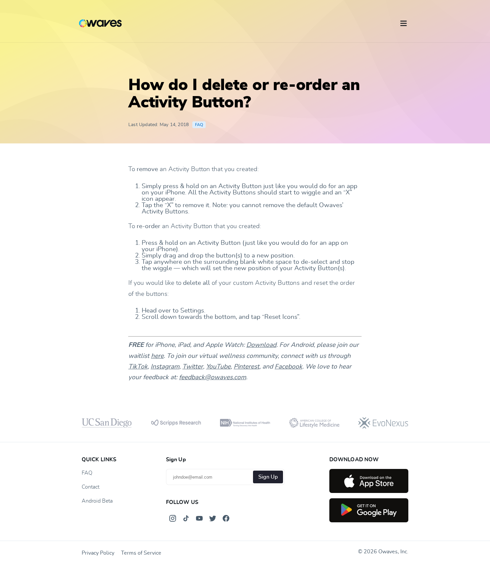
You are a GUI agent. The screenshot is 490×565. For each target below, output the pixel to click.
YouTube (218, 367)
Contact (90, 487)
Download (261, 345)
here (157, 356)
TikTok (138, 367)
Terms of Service (141, 553)
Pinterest (246, 367)
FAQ (199, 125)
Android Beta (97, 501)
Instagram (165, 367)
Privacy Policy (98, 553)
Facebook (288, 367)
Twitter (192, 367)
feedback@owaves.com (212, 377)
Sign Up (268, 477)
